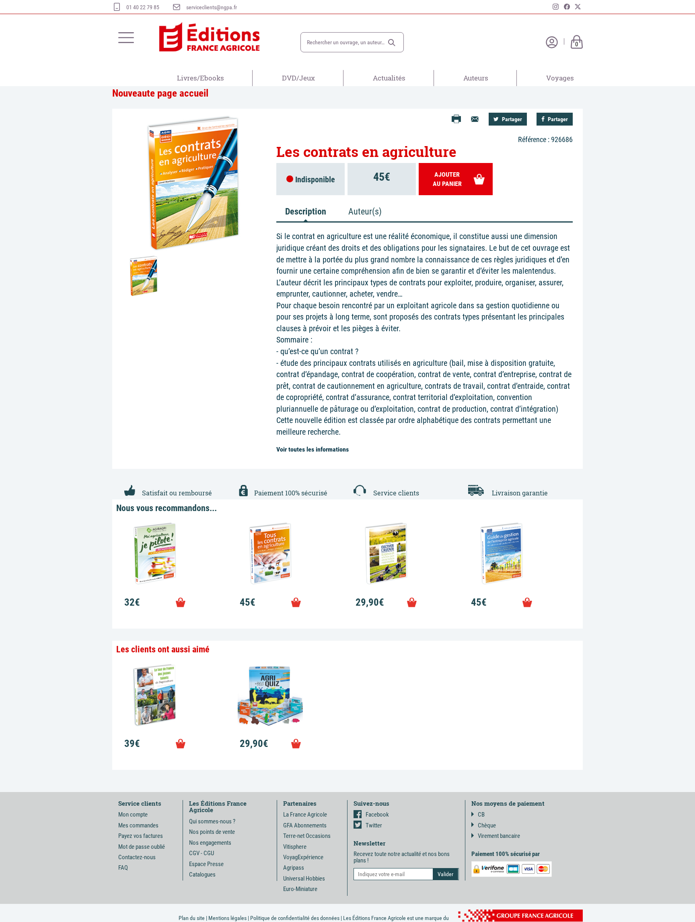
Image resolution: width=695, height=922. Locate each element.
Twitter (374, 825)
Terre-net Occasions (307, 835)
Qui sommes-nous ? (212, 821)
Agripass (293, 867)
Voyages (560, 78)
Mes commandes (138, 825)
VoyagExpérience (303, 857)
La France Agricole (305, 814)
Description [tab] (305, 211)
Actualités (389, 78)
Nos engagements (210, 842)
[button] (392, 43)
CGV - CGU (201, 853)
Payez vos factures (140, 835)
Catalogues (202, 874)
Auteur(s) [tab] (365, 211)
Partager (511, 119)
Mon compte (133, 814)
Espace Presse (206, 864)
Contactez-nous (137, 857)
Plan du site (192, 918)
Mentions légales (227, 918)
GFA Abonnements (305, 825)
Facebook (377, 814)
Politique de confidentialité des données (294, 918)
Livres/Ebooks (200, 78)
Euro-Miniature (300, 889)
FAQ (123, 867)
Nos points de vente (212, 831)
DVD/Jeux (298, 78)
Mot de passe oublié (141, 846)
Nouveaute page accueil (160, 93)
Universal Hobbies (304, 878)
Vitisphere (294, 846)
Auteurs (475, 78)
